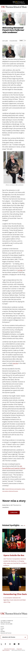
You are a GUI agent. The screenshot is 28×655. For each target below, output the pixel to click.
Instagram (10, 644)
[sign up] (25, 637)
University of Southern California (19, 2)
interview (15, 363)
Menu (4, 11)
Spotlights (3, 631)
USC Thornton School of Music (14, 7)
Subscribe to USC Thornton (8, 637)
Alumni (2, 626)
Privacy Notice (19, 648)
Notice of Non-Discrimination (9, 648)
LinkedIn (19, 644)
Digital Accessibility (5, 650)
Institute (22, 468)
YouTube (19, 270)
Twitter (2, 644)
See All (22, 525)
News (2, 629)
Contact (2, 628)
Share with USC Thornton (6, 633)
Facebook (6, 644)
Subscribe (14, 512)
